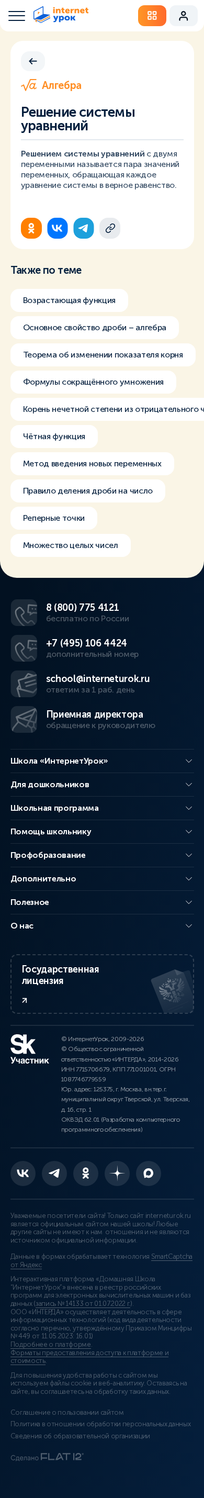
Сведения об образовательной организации (80, 1436)
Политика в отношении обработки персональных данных (100, 1424)
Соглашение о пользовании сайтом (67, 1412)
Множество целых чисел (70, 545)
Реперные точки (54, 517)
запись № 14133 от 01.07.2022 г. (83, 1303)
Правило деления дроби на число (88, 490)
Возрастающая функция (69, 300)
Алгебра (62, 85)
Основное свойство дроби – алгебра (94, 327)
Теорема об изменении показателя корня (103, 354)
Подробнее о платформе (50, 1344)
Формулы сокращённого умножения (93, 381)
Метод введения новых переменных (92, 463)
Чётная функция (54, 436)
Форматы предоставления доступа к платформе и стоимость (89, 1357)
